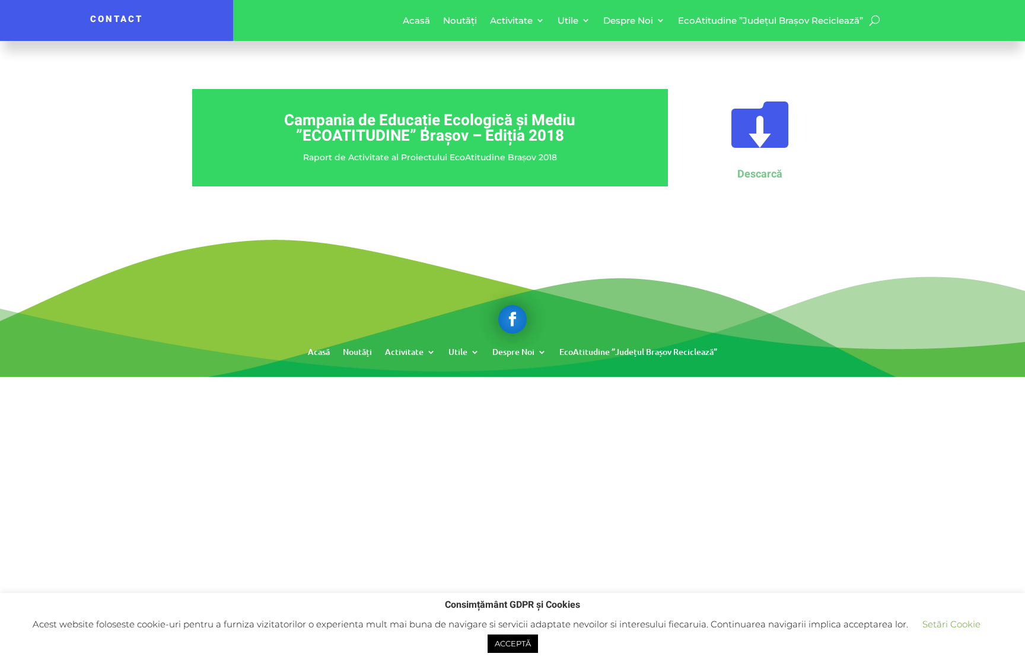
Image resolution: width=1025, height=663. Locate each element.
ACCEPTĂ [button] (513, 643)
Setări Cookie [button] (951, 624)
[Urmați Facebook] (512, 319)
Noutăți (460, 20)
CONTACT (116, 19)
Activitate (511, 20)
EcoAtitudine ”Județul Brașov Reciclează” (770, 20)
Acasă (416, 20)
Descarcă (759, 174)
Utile (568, 20)
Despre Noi (628, 20)
